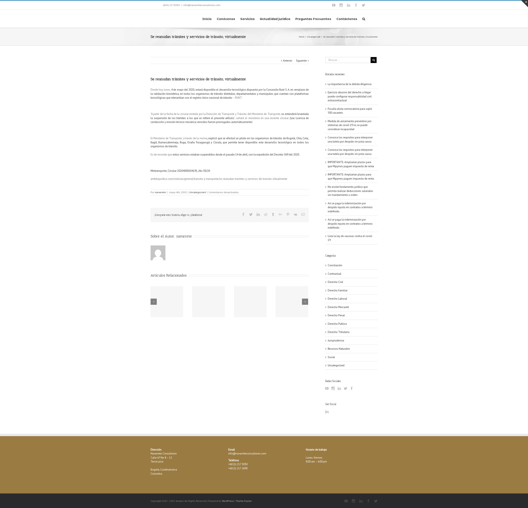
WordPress (228, 500)
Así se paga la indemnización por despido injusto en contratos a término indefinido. (350, 207)
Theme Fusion (244, 500)
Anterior (287, 60)
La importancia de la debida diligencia (349, 84)
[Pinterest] (288, 214)
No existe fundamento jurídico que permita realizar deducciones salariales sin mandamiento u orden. (350, 191)
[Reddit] (265, 214)
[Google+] (280, 214)
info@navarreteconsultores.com (201, 5)
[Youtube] (333, 5)
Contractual (334, 274)
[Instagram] (341, 5)
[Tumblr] (273, 214)
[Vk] (295, 214)
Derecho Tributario (339, 332)
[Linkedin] (348, 5)
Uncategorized (197, 192)
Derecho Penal (336, 315)
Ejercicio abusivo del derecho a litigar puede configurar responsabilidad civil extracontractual (350, 96)
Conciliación (335, 265)
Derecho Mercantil (338, 307)
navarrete (160, 192)
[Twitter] (363, 5)
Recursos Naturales (339, 348)
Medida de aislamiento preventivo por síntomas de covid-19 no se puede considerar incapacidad (349, 125)
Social (331, 357)
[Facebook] (356, 5)
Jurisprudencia (336, 340)
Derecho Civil (335, 282)
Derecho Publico (337, 324)
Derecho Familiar (338, 290)
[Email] (303, 214)
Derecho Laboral (337, 298)
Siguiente (301, 60)
